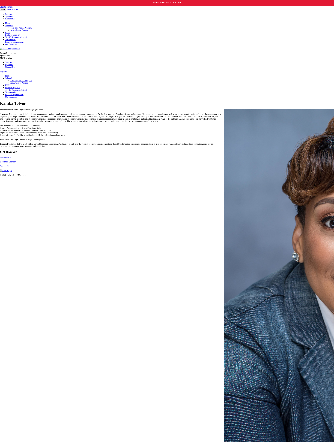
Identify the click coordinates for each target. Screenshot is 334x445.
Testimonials (10, 39)
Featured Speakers (12, 35)
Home (7, 23)
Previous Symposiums (14, 42)
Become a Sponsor (8, 162)
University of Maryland (167, 3)
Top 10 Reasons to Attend (16, 37)
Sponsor (8, 14)
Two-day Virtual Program (21, 28)
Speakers (9, 16)
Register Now (12, 9)
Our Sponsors (11, 44)
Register (3, 71)
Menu (3, 9)
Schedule (9, 25)
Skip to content (6, 7)
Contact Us (9, 19)
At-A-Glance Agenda (19, 30)
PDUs (7, 32)
